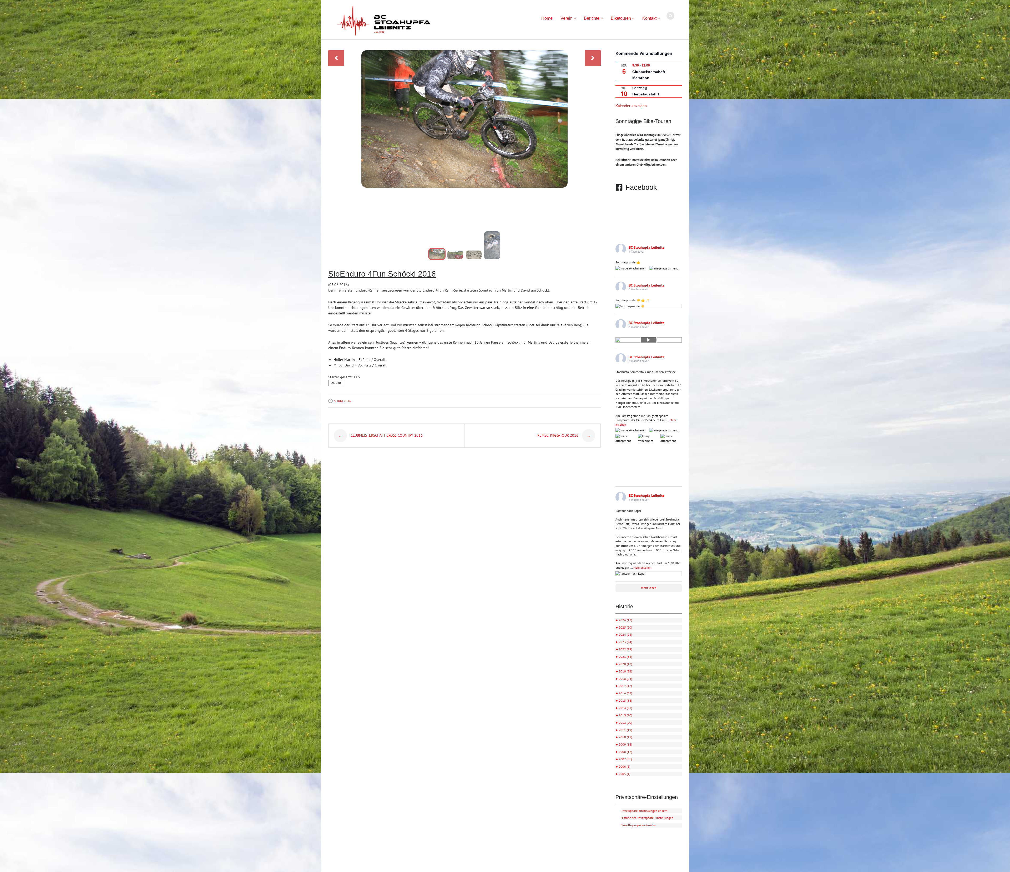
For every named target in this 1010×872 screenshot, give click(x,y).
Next (593, 58)
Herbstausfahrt (645, 94)
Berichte (591, 18)
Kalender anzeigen (631, 105)
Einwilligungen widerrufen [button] (638, 825)
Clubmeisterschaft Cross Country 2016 (381, 435)
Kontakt (649, 18)
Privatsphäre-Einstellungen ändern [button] (644, 811)
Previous (336, 58)
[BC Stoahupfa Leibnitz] (384, 21)
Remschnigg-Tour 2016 (563, 435)
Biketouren (621, 18)
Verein (566, 18)
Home (547, 18)
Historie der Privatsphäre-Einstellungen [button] (647, 818)
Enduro (336, 383)
